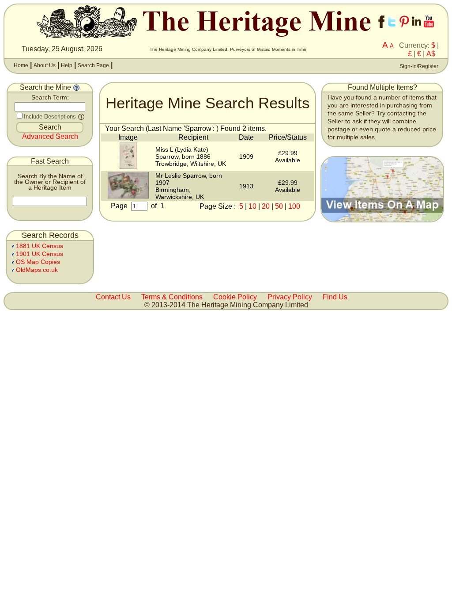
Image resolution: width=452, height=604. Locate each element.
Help (66, 65)
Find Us (335, 297)
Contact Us (113, 297)
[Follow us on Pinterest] (404, 30)
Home (21, 65)
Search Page (93, 65)
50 (279, 206)
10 (252, 206)
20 (266, 206)
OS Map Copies (38, 262)
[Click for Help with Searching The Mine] (76, 87)
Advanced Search (50, 136)
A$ (430, 53)
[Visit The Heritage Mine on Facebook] (381, 30)
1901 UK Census (39, 254)
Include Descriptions (50, 116)
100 (294, 206)
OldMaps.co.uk (37, 270)
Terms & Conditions (172, 297)
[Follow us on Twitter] (392, 30)
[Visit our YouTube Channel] (428, 30)
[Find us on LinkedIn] (416, 30)
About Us (45, 65)
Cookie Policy (235, 297)
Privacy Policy (289, 297)
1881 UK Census (39, 246)
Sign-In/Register (418, 66)
